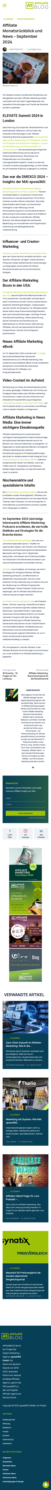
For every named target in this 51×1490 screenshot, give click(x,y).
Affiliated (7, 569)
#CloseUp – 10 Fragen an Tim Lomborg (10, 676)
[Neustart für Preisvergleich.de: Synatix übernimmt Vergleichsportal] (25, 1247)
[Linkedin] (33, 767)
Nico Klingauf (12, 1218)
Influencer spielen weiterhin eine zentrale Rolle (24, 253)
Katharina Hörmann (15, 1065)
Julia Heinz (11, 1142)
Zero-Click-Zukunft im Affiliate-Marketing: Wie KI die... (24, 1044)
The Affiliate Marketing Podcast (17, 540)
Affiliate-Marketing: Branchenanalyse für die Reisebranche (38, 676)
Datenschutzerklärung (37, 818)
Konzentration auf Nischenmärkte (21, 492)
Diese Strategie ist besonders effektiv (20, 459)
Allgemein (8, 19)
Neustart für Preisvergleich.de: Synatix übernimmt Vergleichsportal (23, 1276)
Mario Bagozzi (16, 49)
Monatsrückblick (26, 19)
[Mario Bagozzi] (5, 49)
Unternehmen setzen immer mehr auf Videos (23, 403)
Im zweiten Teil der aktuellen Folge (18, 601)
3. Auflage (41, 353)
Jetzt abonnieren (25, 813)
